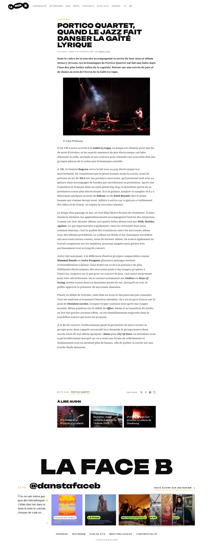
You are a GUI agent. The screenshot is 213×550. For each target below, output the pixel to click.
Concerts (88, 6)
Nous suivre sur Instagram (174, 488)
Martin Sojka (104, 51)
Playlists (103, 6)
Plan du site (97, 534)
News (76, 6)
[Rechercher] (125, 6)
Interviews (56, 6)
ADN (68, 6)
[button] (106, 106)
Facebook (62, 534)
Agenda (116, 6)
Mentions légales (120, 534)
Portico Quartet (80, 392)
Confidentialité (146, 534)
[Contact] (130, 6)
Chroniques (40, 6)
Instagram (79, 534)
